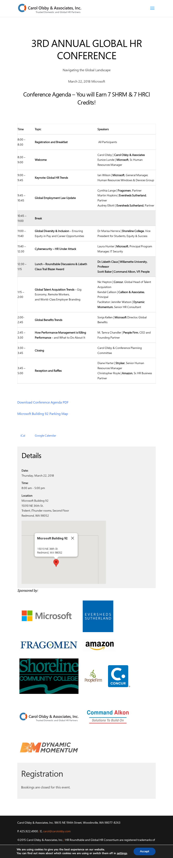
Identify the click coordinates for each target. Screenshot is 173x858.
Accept (144, 851)
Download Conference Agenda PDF (43, 402)
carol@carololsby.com (57, 831)
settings (122, 853)
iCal (22, 435)
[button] (56, 563)
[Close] (73, 538)
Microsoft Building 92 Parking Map (42, 413)
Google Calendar (45, 435)
